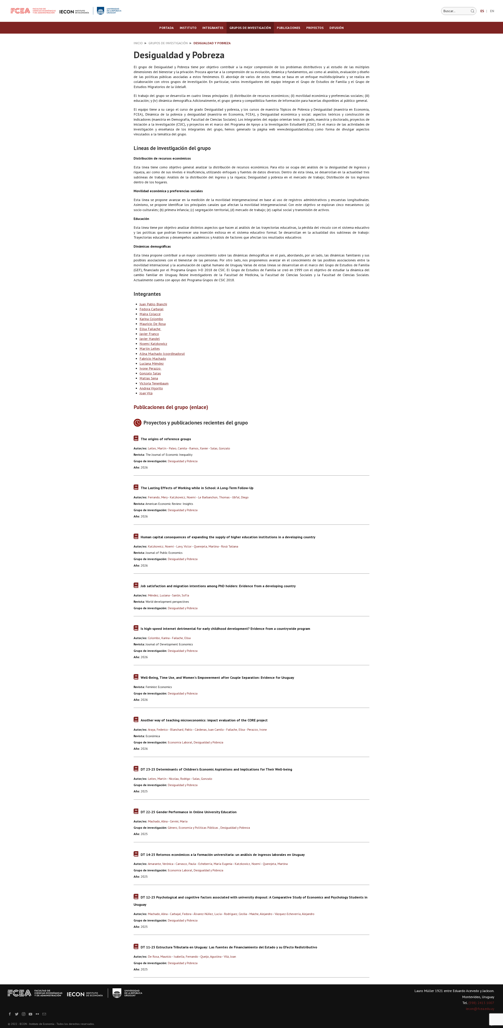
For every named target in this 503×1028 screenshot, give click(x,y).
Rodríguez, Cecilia (235, 914)
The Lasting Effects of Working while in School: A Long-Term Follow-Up (197, 488)
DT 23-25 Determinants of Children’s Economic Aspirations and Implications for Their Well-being (216, 769)
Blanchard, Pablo (181, 729)
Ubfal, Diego (240, 497)
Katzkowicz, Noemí (183, 497)
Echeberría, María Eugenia (215, 864)
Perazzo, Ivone (257, 729)
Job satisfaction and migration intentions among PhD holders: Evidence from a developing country (218, 586)
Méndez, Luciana (159, 595)
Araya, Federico (158, 729)
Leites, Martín (157, 448)
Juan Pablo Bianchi (153, 304)
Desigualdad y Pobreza (182, 461)
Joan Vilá (146, 393)
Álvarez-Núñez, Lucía (208, 914)
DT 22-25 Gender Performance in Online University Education (189, 812)
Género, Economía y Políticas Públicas (193, 828)
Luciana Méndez (152, 363)
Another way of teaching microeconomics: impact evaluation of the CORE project (204, 720)
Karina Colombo (151, 319)
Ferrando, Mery (157, 497)
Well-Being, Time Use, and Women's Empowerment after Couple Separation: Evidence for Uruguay (217, 677)
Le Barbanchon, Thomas (214, 497)
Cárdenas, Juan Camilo (209, 729)
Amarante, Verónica (160, 864)
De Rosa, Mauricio (159, 956)
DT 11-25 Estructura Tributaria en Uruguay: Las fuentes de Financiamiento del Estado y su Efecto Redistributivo (229, 947)
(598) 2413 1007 (481, 1002)
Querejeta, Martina (206, 546)
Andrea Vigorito (151, 388)
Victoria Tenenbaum (154, 383)
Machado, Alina (158, 821)
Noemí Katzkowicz (153, 343)
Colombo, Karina (159, 638)
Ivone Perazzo (151, 368)
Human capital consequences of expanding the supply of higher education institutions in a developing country (228, 537)
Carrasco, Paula (186, 864)
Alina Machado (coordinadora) (162, 353)
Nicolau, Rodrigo (179, 779)
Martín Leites (150, 348)
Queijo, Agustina (210, 956)
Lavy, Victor (184, 546)
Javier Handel (150, 338)
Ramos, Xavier (198, 448)
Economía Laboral (180, 742)
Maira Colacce (150, 314)
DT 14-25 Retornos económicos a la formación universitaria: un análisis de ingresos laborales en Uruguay (223, 854)
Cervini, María (178, 821)
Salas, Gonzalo (220, 448)
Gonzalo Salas (150, 373)
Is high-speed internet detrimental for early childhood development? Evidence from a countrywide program (225, 628)
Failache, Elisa (181, 638)
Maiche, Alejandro (260, 914)
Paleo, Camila (178, 448)
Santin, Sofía (180, 595)
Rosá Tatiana (229, 546)
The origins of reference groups (166, 439)
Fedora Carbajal (151, 309)
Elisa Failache (150, 329)
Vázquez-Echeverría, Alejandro (294, 914)
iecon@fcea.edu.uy (480, 1008)
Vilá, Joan (230, 956)
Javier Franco (149, 334)
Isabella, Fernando (186, 956)
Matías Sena (149, 378)
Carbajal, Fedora (180, 914)
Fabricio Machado (153, 358)
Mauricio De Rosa (153, 324)
